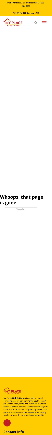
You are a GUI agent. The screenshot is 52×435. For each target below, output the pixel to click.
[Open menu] (44, 23)
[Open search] (36, 23)
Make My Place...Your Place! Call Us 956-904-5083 (26, 4)
